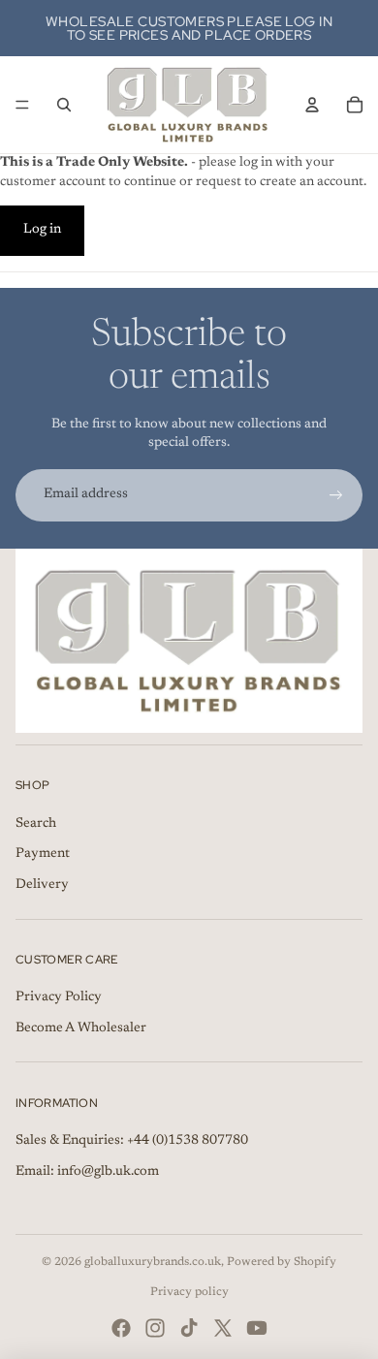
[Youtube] (256, 1328)
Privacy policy (189, 1292)
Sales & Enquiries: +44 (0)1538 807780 (132, 1141)
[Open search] (64, 104)
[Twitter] (223, 1328)
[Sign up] (336, 495)
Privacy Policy (59, 997)
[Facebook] (121, 1328)
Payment (43, 854)
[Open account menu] (312, 104)
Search (36, 824)
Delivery (42, 885)
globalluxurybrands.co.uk (152, 1262)
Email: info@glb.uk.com (87, 1172)
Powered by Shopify (281, 1262)
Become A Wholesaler (81, 1028)
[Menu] (22, 104)
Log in (42, 230)
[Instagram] (155, 1328)
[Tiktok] (189, 1328)
